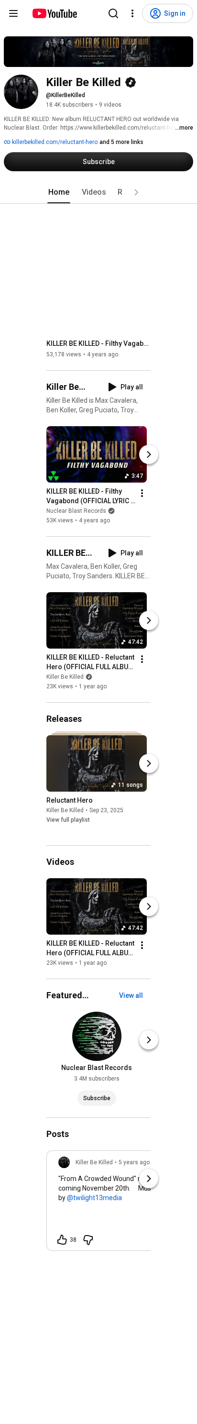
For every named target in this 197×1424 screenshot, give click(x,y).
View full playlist (68, 820)
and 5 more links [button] (121, 142)
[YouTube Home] (54, 13)
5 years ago (134, 1162)
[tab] (58, 192)
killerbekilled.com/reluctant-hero (54, 142)
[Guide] (13, 13)
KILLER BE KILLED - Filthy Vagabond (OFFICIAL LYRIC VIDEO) (98, 343)
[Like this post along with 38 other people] (62, 1239)
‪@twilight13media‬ (94, 1198)
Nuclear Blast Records (76, 511)
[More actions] (142, 493)
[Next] (148, 454)
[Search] (113, 13)
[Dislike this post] (88, 1239)
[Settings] (132, 13)
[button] (136, 192)
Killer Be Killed (65, 676)
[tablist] (98, 192)
